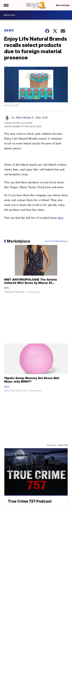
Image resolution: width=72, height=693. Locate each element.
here (60, 217)
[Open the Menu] (6, 5)
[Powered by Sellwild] (63, 445)
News (9, 30)
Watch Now (62, 5)
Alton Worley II (24, 117)
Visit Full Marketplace (56, 241)
